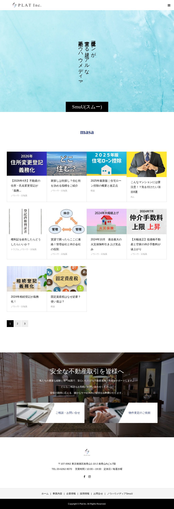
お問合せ (98, 493)
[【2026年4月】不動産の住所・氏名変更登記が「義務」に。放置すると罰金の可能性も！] (27, 164)
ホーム (45, 493)
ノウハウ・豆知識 (19, 195)
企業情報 (71, 493)
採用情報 (84, 493)
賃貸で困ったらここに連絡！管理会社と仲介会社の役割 (66, 244)
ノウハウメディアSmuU (120, 493)
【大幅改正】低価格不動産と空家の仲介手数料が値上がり (146, 244)
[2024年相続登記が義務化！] (27, 279)
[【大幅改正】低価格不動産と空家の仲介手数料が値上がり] (147, 221)
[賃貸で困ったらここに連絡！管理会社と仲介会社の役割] (67, 221)
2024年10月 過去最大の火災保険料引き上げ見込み (106, 244)
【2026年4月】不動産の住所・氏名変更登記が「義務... (25, 185)
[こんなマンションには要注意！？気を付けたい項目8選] (147, 164)
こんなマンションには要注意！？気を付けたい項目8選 (146, 187)
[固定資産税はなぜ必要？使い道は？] (67, 279)
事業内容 (57, 493)
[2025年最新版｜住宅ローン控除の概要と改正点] (107, 164)
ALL (132, 197)
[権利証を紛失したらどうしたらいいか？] (27, 221)
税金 (93, 190)
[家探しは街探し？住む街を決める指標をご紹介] (67, 164)
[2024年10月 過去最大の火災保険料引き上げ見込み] (107, 221)
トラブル (15, 249)
